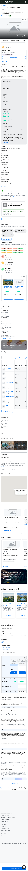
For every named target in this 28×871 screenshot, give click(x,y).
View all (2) (5, 61)
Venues (4, 5)
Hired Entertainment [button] (7, 561)
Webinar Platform (4, 821)
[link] (11, 544)
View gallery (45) (21, 36)
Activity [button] (5, 559)
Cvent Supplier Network (6, 805)
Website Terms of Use (5, 837)
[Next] (26, 41)
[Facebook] (2, 642)
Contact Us (3, 826)
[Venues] (25, 2)
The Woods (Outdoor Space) (10, 391)
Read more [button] (6, 526)
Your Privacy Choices (5, 830)
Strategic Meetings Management (8, 817)
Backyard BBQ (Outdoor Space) (10, 396)
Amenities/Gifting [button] (11, 559)
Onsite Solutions (4, 807)
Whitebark (8, 377)
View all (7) (3, 187)
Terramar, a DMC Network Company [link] (11, 549)
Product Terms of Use (5, 835)
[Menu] (1, 2)
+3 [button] (13, 561)
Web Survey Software (5, 819)
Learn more (16, 197)
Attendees (3, 355)
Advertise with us (4, 839)
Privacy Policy (4, 833)
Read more (5, 142)
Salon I (7, 405)
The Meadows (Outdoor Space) (10, 387)
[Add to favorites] (26, 12)
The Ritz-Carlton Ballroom (10, 368)
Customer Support (5, 828)
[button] (13, 209)
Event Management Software (7, 811)
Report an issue (3, 788)
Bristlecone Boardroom (10, 382)
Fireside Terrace (9, 400)
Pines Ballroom (9, 373)
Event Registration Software (7, 813)
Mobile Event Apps (5, 815)
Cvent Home (3, 824)
